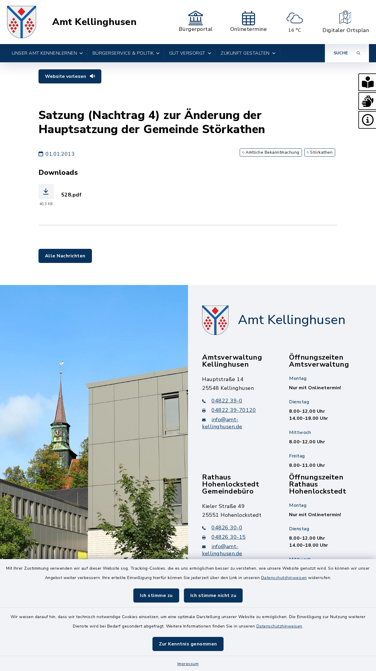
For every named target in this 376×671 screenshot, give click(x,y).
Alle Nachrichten (65, 256)
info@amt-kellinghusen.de (222, 423)
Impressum (188, 664)
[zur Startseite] (21, 22)
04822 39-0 (227, 400)
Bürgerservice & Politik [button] (123, 53)
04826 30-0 (227, 527)
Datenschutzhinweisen (284, 578)
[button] (367, 82)
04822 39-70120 (234, 410)
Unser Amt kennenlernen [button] (44, 53)
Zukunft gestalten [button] (245, 53)
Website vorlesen (66, 76)
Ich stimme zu (156, 595)
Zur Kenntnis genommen (188, 644)
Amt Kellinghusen (94, 22)
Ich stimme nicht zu (213, 595)
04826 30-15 (229, 537)
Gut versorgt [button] (187, 53)
